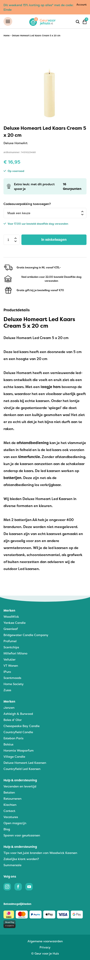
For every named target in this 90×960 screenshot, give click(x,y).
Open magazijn (14, 823)
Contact (9, 811)
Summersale (12, 865)
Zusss (7, 690)
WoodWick (11, 616)
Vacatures (10, 817)
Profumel (10, 641)
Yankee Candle (14, 623)
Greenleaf (10, 629)
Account (81, 4)
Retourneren (12, 798)
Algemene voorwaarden (45, 941)
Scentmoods (12, 678)
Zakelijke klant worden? (21, 859)
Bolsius (8, 744)
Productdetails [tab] (16, 310)
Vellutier (9, 659)
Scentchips (11, 647)
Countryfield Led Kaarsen (21, 769)
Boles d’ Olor (12, 720)
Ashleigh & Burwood (18, 714)
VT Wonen (10, 665)
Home (6, 35)
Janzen (8, 707)
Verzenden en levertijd (19, 786)
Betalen (9, 792)
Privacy (45, 947)
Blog (6, 829)
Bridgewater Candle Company (25, 635)
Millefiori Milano (15, 653)
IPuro (7, 672)
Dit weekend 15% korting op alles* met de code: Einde (38, 7)
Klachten (9, 805)
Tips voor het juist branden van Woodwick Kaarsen (40, 853)
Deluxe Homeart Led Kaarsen (24, 763)
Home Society (13, 684)
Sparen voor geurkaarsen (21, 835)
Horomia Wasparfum (18, 750)
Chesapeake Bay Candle (21, 726)
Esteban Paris (13, 738)
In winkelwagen (54, 239)
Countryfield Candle (18, 732)
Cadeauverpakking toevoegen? (27, 204)
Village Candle (14, 756)
